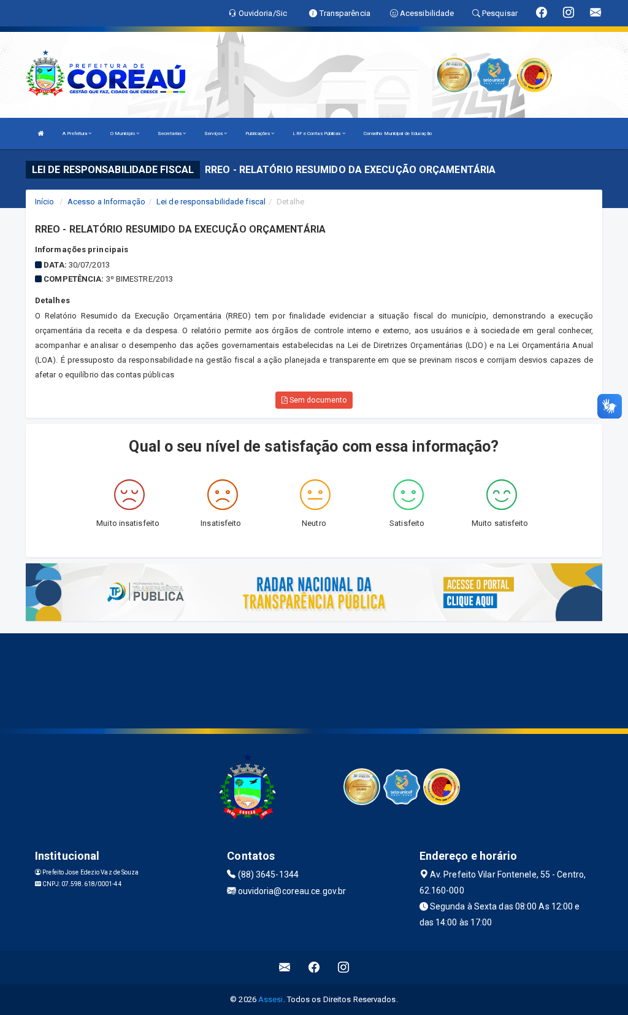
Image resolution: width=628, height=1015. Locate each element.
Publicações (258, 133)
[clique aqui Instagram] (343, 967)
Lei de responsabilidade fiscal (211, 201)
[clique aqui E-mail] (285, 967)
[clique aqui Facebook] (314, 967)
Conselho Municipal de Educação (398, 133)
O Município (123, 133)
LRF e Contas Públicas (317, 133)
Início (45, 201)
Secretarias (170, 133)
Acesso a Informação (106, 201)
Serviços (214, 133)
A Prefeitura (75, 133)
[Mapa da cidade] (314, 679)
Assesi (270, 999)
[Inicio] (41, 133)
